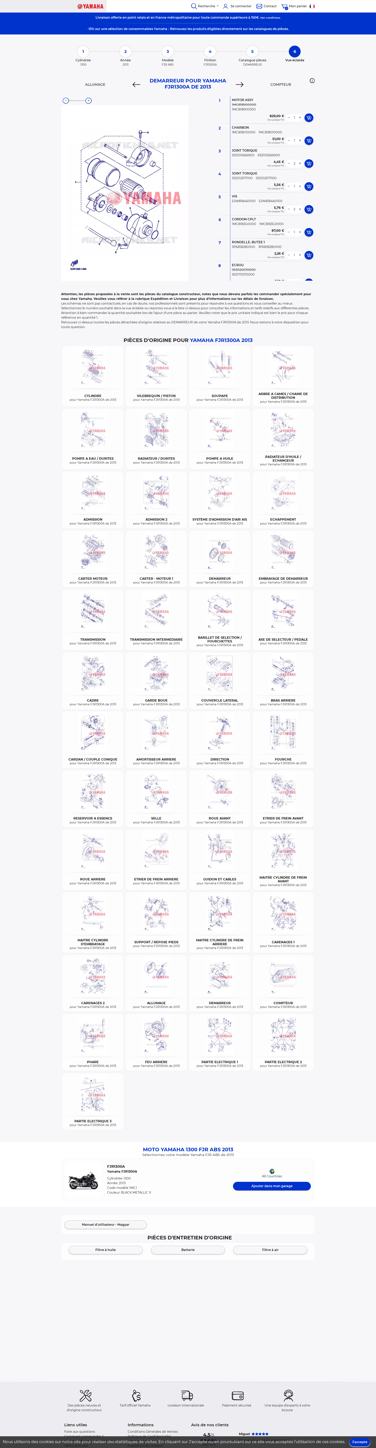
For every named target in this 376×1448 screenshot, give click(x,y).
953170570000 (243, 274)
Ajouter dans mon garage (272, 1186)
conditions (273, 17)
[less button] (289, 117)
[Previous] (136, 84)
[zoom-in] (88, 101)
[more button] (300, 117)
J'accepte (359, 1442)
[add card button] (309, 117)
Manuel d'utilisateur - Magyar (105, 1224)
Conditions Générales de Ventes (153, 1432)
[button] (312, 80)
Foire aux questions (79, 1432)
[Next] (239, 84)
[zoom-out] (66, 101)
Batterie (188, 1250)
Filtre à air (270, 1250)
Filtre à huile (105, 1250)
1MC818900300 (244, 109)
